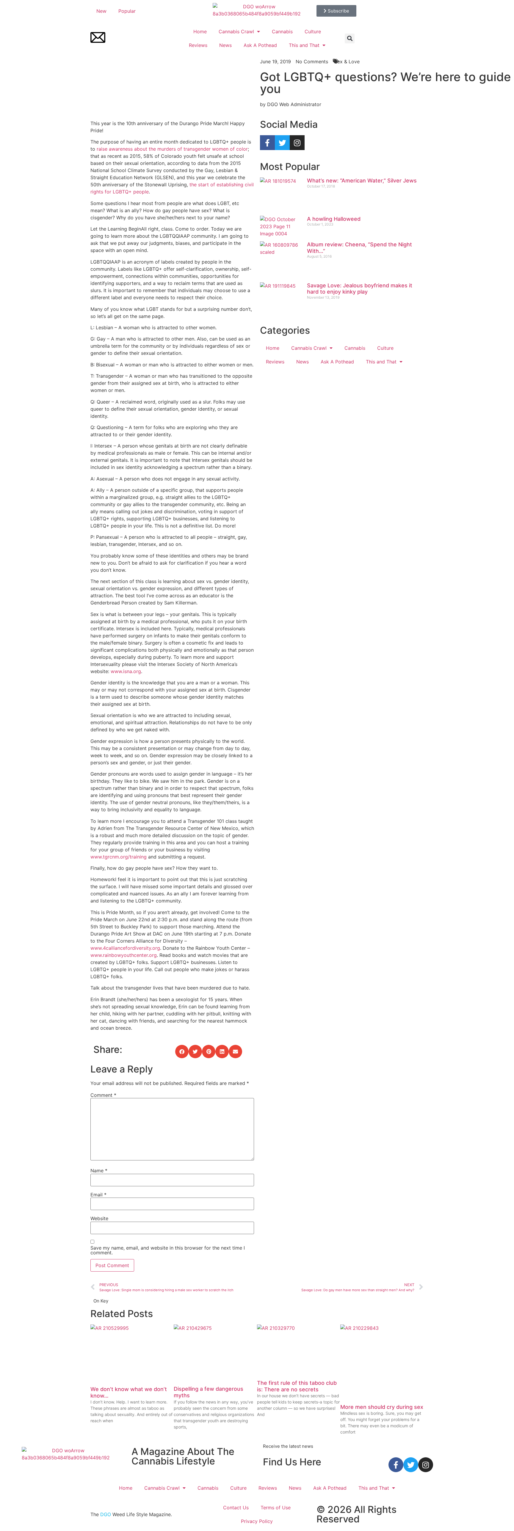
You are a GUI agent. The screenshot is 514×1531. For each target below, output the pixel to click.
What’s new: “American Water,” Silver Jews (362, 180)
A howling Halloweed (334, 219)
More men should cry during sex (381, 1407)
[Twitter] (282, 142)
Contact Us (236, 1507)
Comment (103, 1095)
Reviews (198, 45)
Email (98, 1194)
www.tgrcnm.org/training (118, 857)
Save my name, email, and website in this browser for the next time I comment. (167, 1250)
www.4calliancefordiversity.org (125, 948)
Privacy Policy (257, 1521)
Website (99, 1218)
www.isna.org (126, 671)
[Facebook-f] (267, 142)
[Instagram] (297, 142)
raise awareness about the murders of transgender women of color (172, 149)
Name (98, 1170)
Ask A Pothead (260, 45)
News (225, 45)
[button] (350, 38)
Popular (127, 11)
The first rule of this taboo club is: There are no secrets (297, 1386)
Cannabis (282, 31)
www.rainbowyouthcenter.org (123, 955)
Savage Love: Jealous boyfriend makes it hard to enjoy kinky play (359, 288)
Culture (313, 31)
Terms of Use (276, 1507)
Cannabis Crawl (236, 31)
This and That (304, 45)
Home (200, 31)
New (101, 11)
